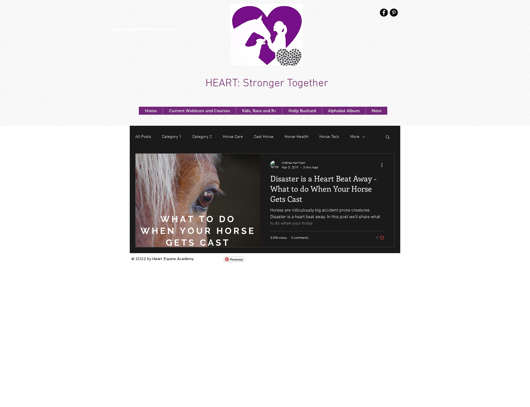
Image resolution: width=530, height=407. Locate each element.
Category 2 (202, 136)
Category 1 (171, 136)
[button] (387, 137)
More (354, 136)
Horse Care (233, 136)
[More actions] (383, 165)
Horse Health (296, 136)
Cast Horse (264, 136)
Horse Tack (329, 136)
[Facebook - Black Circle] (384, 13)
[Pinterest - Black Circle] (394, 13)
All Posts (143, 136)
